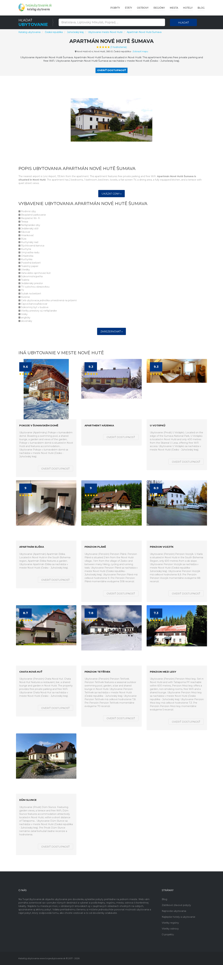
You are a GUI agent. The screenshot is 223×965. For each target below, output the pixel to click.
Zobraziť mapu (140, 51)
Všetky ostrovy (170, 928)
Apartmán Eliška (31, 547)
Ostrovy (143, 7)
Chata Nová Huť (30, 671)
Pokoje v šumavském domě (38, 425)
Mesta (174, 7)
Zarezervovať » (111, 331)
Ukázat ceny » (111, 193)
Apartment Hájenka (99, 425)
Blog (201, 7)
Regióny (159, 7)
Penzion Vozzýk (162, 547)
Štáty (128, 7)
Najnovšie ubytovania (174, 911)
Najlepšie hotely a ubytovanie (178, 916)
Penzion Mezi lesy (163, 671)
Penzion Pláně (95, 547)
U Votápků (157, 425)
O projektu (168, 934)
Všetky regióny (170, 922)
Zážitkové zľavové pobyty (176, 905)
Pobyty (115, 7)
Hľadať (183, 22)
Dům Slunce (28, 800)
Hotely (188, 7)
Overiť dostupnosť (111, 70)
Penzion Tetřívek (97, 671)
